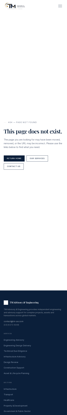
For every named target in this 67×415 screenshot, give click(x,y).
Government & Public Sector (17, 411)
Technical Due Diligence (15, 351)
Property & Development (16, 406)
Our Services (37, 158)
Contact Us (13, 166)
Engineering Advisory (14, 340)
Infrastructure (10, 389)
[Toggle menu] (60, 6)
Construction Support (14, 368)
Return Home (14, 158)
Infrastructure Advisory (15, 356)
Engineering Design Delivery (17, 345)
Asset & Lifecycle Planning (16, 373)
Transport (8, 394)
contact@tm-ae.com (13, 321)
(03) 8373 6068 (11, 325)
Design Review (11, 362)
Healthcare (9, 400)
